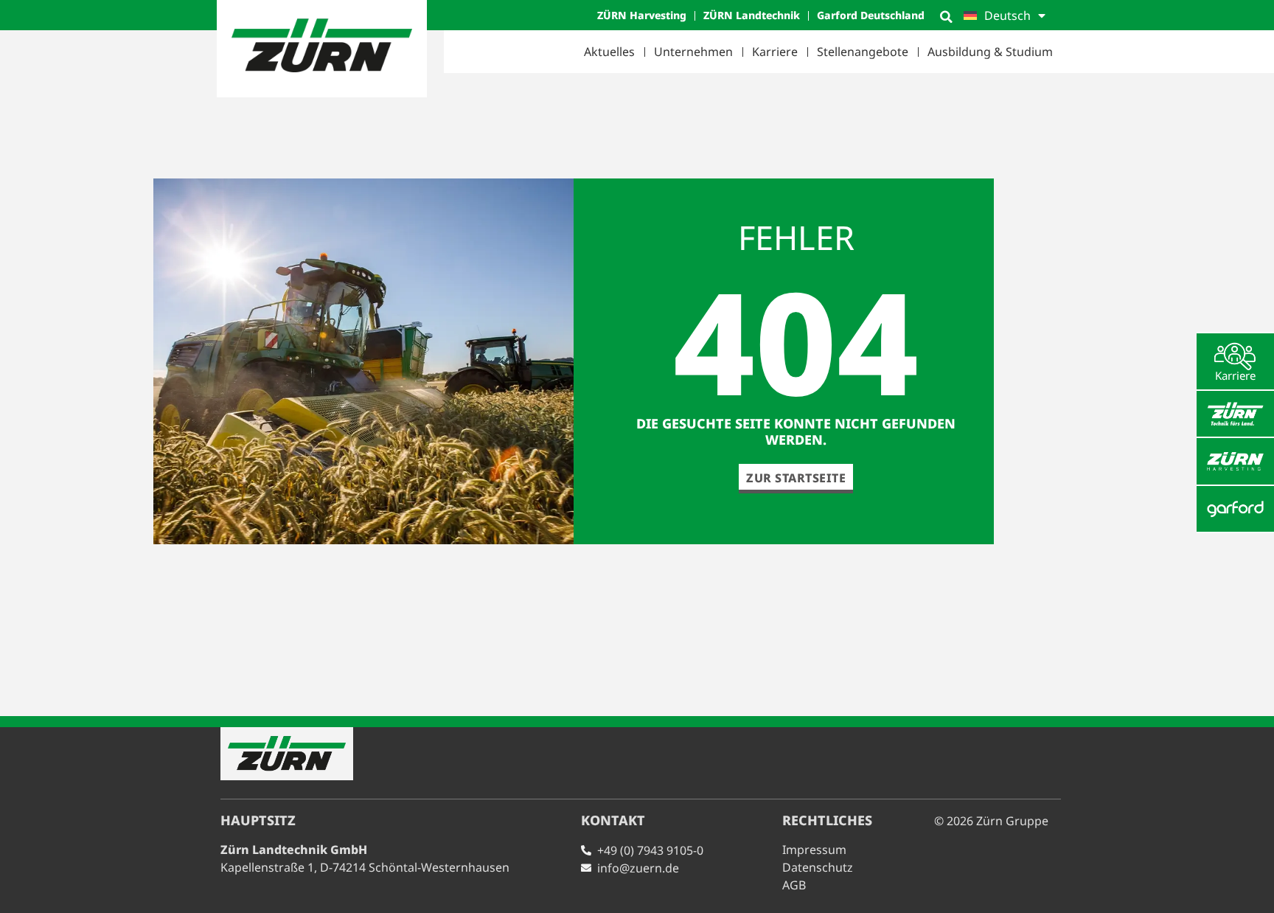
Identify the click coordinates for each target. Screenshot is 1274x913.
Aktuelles (609, 52)
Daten (817, 867)
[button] (946, 17)
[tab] (1235, 361)
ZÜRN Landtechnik (751, 15)
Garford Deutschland (871, 15)
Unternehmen (693, 52)
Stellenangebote (862, 52)
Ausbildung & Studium (990, 52)
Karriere (775, 52)
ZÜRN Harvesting (641, 15)
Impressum (814, 849)
